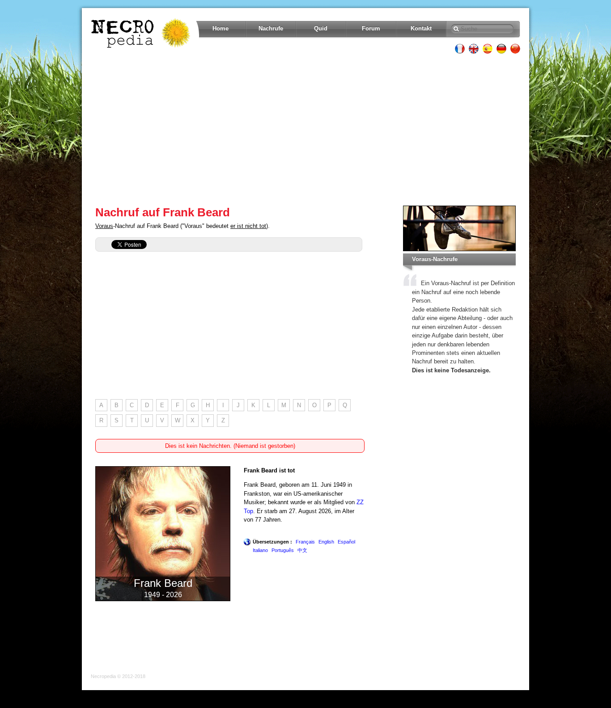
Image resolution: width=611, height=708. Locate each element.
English (326, 541)
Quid (320, 28)
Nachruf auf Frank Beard (162, 212)
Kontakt (421, 28)
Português (283, 550)
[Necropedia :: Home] (141, 33)
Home (220, 28)
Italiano (260, 550)
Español (346, 541)
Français (305, 541)
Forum (371, 28)
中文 (302, 550)
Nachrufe (271, 28)
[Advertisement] (305, 129)
